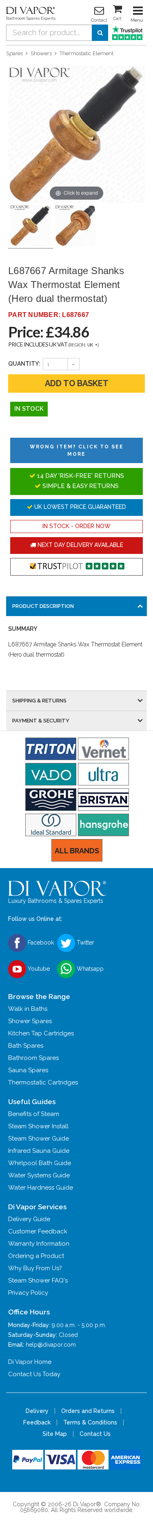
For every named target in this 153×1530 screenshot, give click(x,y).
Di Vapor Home (29, 1362)
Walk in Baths (27, 1009)
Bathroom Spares (33, 1058)
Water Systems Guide (39, 1175)
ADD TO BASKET (77, 383)
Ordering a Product (36, 1256)
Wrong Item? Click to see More (77, 450)
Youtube (38, 968)
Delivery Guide (29, 1219)
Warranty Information (38, 1243)
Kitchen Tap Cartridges (41, 1033)
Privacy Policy (28, 1292)
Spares (14, 53)
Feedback (37, 1422)
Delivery (37, 1411)
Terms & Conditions (90, 1422)
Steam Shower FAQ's (38, 1280)
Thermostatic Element (86, 53)
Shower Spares (30, 1021)
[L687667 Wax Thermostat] (75, 226)
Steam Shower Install (38, 1126)
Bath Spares (25, 1045)
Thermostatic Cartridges (43, 1082)
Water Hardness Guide (40, 1187)
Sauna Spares (28, 1070)
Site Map (54, 1434)
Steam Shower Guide (38, 1138)
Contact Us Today (34, 1374)
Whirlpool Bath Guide (39, 1163)
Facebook (40, 942)
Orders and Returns (88, 1411)
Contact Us (95, 1434)
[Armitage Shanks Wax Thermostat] (30, 226)
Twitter (84, 942)
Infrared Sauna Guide (38, 1150)
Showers (41, 53)
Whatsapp (89, 968)
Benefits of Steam (33, 1114)
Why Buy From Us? (35, 1268)
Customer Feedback (37, 1231)
